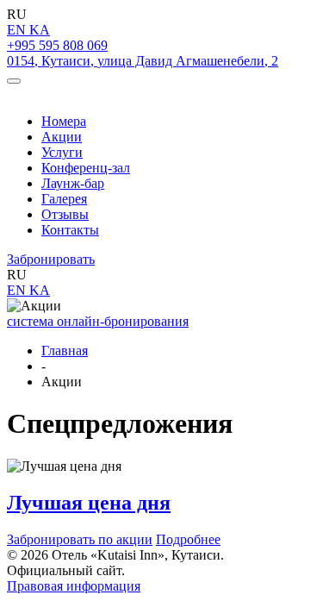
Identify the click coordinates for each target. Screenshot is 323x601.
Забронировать (51, 259)
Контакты (70, 229)
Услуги (62, 152)
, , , (142, 60)
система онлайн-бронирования (98, 321)
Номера (63, 121)
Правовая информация (73, 586)
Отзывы (65, 214)
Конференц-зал (85, 167)
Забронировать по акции (79, 539)
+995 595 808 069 (57, 45)
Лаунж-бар (72, 183)
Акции (61, 136)
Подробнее (188, 539)
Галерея (64, 198)
